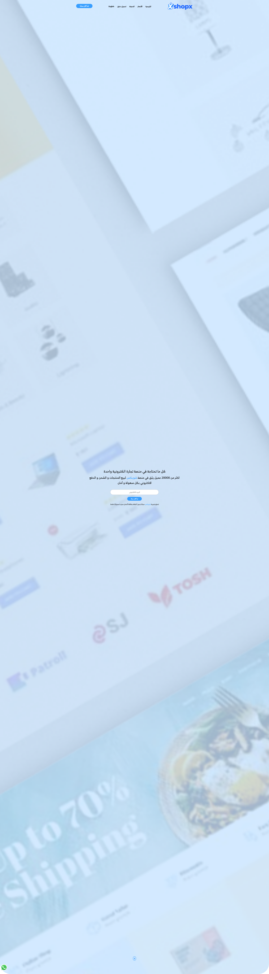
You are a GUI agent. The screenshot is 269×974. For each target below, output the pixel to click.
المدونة (131, 6)
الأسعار (140, 6)
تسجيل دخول (121, 6)
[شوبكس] (180, 6)
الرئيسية (148, 6)
